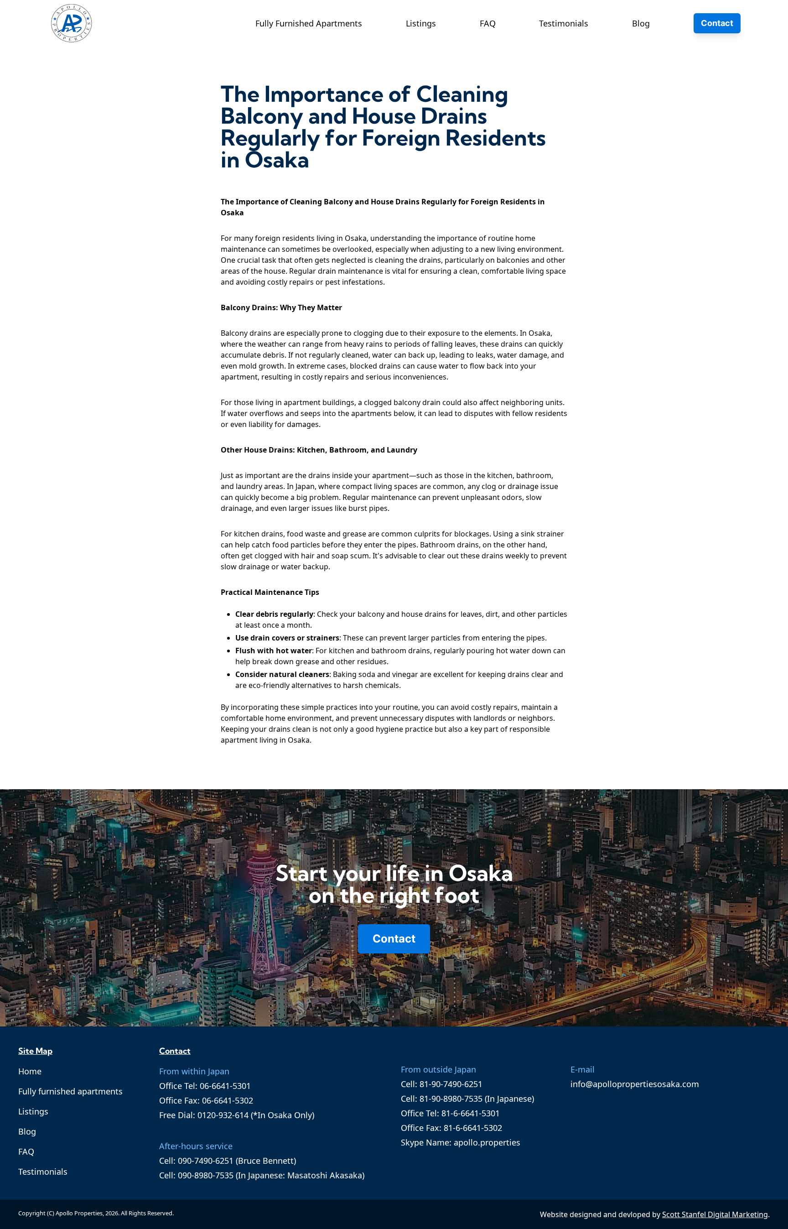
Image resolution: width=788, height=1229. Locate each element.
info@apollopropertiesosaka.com (634, 1083)
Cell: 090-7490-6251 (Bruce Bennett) (227, 1160)
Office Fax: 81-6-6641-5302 (451, 1127)
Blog (641, 23)
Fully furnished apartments (70, 1091)
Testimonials (563, 23)
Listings (421, 23)
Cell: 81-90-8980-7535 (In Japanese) (467, 1098)
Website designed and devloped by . (655, 1214)
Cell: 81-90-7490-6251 (441, 1083)
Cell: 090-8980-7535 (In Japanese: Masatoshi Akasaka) (261, 1175)
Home (29, 1071)
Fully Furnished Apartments (308, 23)
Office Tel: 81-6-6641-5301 (450, 1113)
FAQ (488, 23)
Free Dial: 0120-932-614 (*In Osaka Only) (236, 1114)
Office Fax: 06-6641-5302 (206, 1100)
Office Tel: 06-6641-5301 (205, 1085)
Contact (717, 23)
